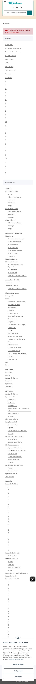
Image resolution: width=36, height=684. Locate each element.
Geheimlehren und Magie (16, 325)
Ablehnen (18, 676)
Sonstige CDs (9, 296)
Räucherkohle (12, 270)
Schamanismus (13, 345)
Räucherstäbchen (11, 259)
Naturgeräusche (13, 413)
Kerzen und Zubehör (15, 456)
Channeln (11, 310)
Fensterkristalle (13, 425)
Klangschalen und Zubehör (14, 436)
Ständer (10, 570)
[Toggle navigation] (5, 1)
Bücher (7, 299)
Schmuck (8, 381)
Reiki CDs (11, 416)
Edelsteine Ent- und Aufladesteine (16, 573)
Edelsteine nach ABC (12, 579)
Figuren (10, 428)
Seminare (8, 77)
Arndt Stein (11, 400)
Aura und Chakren (14, 304)
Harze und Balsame (14, 242)
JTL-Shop (25, 681)
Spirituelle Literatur (14, 348)
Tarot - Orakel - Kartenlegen (17, 353)
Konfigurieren (18, 671)
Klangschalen (12, 439)
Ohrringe (11, 217)
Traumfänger (9, 477)
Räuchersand (12, 273)
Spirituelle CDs (10, 397)
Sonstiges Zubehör (14, 567)
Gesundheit (12, 327)
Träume (10, 356)
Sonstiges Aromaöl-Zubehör (17, 288)
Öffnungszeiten (10, 55)
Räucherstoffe (12, 253)
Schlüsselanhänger (11, 378)
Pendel (10, 468)
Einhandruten (12, 471)
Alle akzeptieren (18, 664)
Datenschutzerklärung (16, 659)
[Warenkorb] (21, 7)
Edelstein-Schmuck (11, 191)
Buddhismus (12, 307)
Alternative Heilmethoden (16, 302)
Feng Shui (11, 322)
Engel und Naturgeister (16, 316)
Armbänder (12, 200)
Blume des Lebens (11, 419)
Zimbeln (10, 462)
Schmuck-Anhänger (14, 197)
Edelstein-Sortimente (12, 553)
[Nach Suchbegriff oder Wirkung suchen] (29, 13)
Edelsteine (8, 372)
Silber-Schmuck (10, 220)
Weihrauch (11, 256)
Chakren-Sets (12, 556)
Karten (7, 365)
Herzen (7, 375)
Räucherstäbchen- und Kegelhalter (15, 266)
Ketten (10, 194)
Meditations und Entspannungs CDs (18, 409)
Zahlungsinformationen (13, 48)
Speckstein (9, 384)
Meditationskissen (14, 459)
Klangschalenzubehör (15, 442)
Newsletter (9, 44)
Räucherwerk (9, 236)
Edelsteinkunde (13, 313)
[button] (13, 7)
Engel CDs (11, 403)
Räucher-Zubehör (11, 262)
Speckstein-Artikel (11, 474)
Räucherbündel (13, 245)
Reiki (9, 342)
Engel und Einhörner (15, 448)
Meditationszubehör (12, 445)
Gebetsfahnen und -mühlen (17, 431)
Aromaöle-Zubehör (11, 286)
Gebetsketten (12, 454)
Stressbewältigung (14, 350)
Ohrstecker (11, 203)
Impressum (9, 66)
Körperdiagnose (13, 333)
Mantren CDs (12, 405)
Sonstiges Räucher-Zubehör (17, 275)
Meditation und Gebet (15, 336)
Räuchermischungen (15, 250)
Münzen (10, 433)
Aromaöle (8, 283)
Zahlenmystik (12, 359)
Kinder (10, 330)
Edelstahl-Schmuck (11, 208)
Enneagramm (12, 319)
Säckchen (11, 564)
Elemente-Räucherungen (16, 239)
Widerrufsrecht (10, 70)
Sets (6, 362)
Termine (8, 74)
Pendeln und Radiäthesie (16, 339)
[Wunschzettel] (17, 7)
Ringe (10, 206)
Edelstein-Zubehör (11, 559)
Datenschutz (9, 59)
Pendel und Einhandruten (14, 465)
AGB (6, 63)
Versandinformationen (12, 52)
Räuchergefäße (13, 247)
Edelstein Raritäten (11, 484)
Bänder (10, 562)
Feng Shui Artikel (11, 422)
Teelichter (8, 387)
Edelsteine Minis (10, 576)
